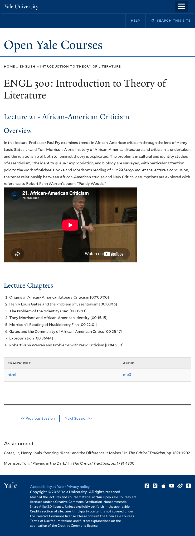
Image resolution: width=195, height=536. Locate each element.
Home (9, 66)
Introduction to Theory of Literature (80, 66)
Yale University (21, 6)
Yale (11, 486)
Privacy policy (78, 487)
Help (135, 20)
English (27, 66)
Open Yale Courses (53, 45)
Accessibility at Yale (47, 487)
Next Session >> (78, 418)
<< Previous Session (38, 418)
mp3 (127, 375)
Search (150, 20)
